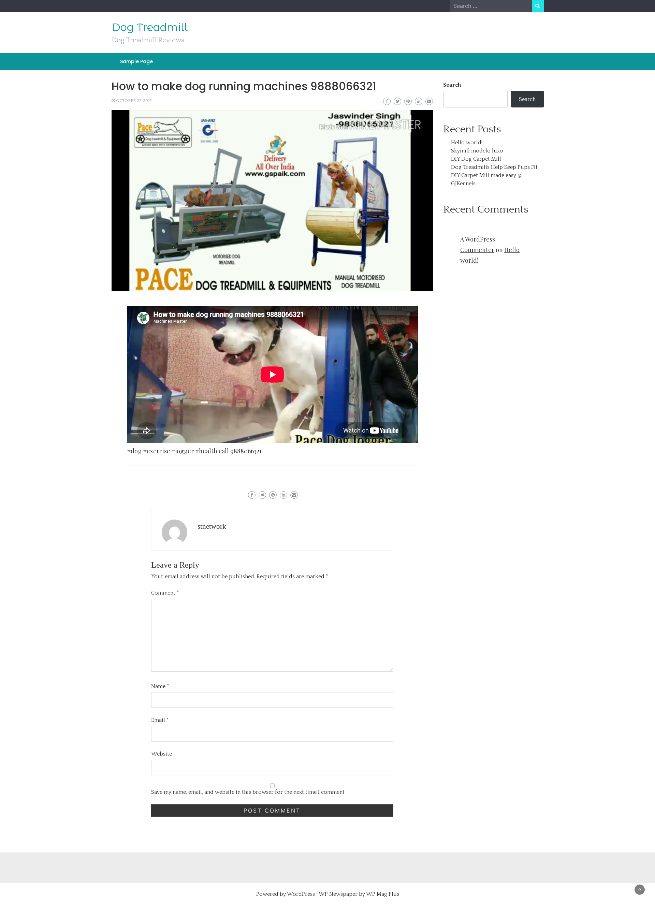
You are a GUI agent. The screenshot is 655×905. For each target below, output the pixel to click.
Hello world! (466, 143)
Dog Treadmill (150, 27)
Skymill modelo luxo (477, 151)
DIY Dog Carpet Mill (476, 159)
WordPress (301, 894)
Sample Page (136, 61)
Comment (165, 593)
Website (161, 754)
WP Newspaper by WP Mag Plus (359, 894)
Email (160, 720)
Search (452, 85)
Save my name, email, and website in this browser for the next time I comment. (248, 792)
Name (160, 686)
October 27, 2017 (133, 101)
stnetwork (212, 526)
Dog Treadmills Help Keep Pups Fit (494, 167)
